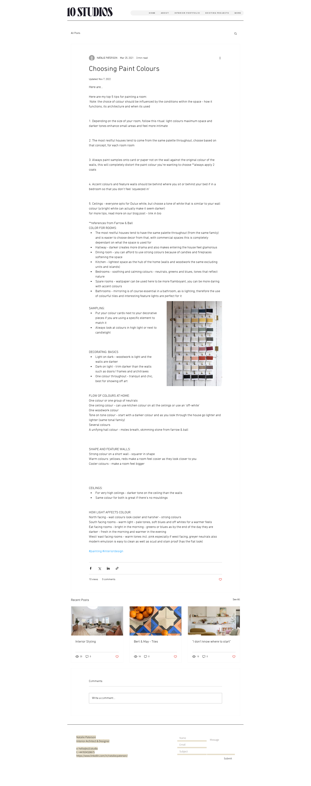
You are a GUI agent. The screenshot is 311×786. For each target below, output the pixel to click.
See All (236, 599)
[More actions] (220, 58)
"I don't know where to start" (211, 642)
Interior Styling (85, 642)
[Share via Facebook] (90, 568)
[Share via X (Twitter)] (99, 568)
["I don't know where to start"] (214, 621)
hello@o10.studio (88, 748)
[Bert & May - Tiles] (156, 621)
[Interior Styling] (97, 621)
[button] (235, 33)
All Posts (75, 33)
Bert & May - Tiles (146, 642)
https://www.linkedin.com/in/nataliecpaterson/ (102, 755)
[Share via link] (117, 568)
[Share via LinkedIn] (108, 568)
